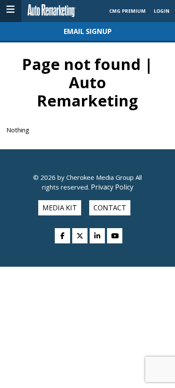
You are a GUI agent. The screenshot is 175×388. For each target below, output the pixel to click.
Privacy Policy (111, 187)
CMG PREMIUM (127, 11)
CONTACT (109, 207)
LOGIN (161, 11)
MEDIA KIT (59, 207)
